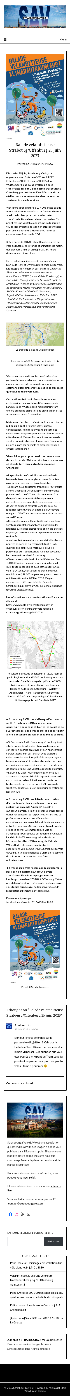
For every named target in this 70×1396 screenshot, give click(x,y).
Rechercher (53, 1241)
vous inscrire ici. (26, 1177)
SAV (50, 163)
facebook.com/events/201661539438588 (29, 902)
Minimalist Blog (57, 1387)
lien (37, 878)
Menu (63, 39)
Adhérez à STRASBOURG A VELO (28, 1339)
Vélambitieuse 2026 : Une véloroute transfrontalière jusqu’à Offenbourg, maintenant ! (32, 1280)
